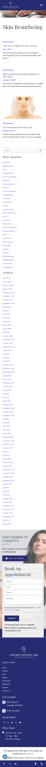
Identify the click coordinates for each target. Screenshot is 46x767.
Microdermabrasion (10, 227)
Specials (5, 687)
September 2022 (9, 372)
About (4, 667)
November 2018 (8, 473)
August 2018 (7, 484)
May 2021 (6, 397)
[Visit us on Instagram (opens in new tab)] (8, 722)
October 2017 (8, 513)
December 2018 (8, 469)
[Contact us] (41, 763)
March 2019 (7, 459)
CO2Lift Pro (7, 198)
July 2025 (6, 310)
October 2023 (8, 343)
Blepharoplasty (8, 166)
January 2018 (7, 502)
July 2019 (6, 451)
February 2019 (8, 462)
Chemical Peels (8, 195)
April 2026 (6, 278)
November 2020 (9, 408)
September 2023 (9, 347)
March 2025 (7, 325)
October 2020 (8, 412)
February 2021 (8, 404)
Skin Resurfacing (8, 42)
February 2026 (8, 285)
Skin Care (6, 253)
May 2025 (6, 318)
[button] (15, 558)
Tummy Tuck (7, 263)
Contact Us (6, 690)
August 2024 (7, 329)
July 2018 (6, 487)
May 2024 (6, 332)
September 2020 (9, 415)
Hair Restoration (8, 209)
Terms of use (31, 757)
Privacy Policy (37, 608)
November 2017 (8, 509)
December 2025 (9, 292)
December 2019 (8, 441)
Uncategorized (8, 267)
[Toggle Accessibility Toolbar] (5, 756)
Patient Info (6, 684)
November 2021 (8, 383)
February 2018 (8, 498)
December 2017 (8, 506)
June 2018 (6, 491)
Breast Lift (6, 180)
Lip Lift (5, 216)
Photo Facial (7, 238)
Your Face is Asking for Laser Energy (20, 45)
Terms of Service (11, 610)
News (5, 234)
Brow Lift (6, 187)
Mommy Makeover (9, 231)
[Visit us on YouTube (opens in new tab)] (20, 722)
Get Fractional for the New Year (17, 127)
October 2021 (8, 386)
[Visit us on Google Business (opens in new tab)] (12, 722)
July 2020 (6, 419)
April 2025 (6, 321)
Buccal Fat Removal (9, 191)
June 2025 (6, 314)
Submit (12, 618)
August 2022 (7, 376)
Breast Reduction (8, 184)
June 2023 (6, 357)
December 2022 (8, 368)
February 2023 (8, 365)
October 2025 (8, 300)
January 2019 (7, 466)
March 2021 (7, 401)
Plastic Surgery (8, 242)
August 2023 (7, 350)
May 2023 (6, 361)
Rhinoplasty (6, 245)
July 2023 (6, 354)
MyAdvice (29, 753)
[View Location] (4, 702)
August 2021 (7, 390)
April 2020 (6, 430)
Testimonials (6, 681)
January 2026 (7, 289)
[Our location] (35, 763)
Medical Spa (7, 224)
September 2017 (8, 516)
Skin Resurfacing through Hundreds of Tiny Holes (21, 75)
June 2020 (6, 422)
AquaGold (6, 162)
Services (5, 671)
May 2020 (6, 426)
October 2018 (8, 477)
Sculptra (5, 249)
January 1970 (7, 524)
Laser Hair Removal (9, 213)
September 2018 (8, 480)
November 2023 (9, 339)
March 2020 (7, 433)
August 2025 (7, 307)
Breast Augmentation (10, 177)
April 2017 (6, 520)
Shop (4, 674)
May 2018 (6, 495)
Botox (5, 169)
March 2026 (7, 282)
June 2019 (6, 455)
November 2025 (9, 296)
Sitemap (40, 757)
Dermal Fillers (7, 202)
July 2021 (6, 394)
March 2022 (7, 379)
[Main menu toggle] (41, 5)
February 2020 (8, 437)
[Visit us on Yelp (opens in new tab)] (16, 722)
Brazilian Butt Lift (8, 173)
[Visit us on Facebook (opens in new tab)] (4, 722)
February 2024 (8, 336)
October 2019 (8, 448)
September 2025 (9, 303)
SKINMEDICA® (8, 260)
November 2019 (8, 444)
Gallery (4, 677)
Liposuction (7, 220)
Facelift (5, 206)
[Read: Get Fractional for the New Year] (23, 107)
